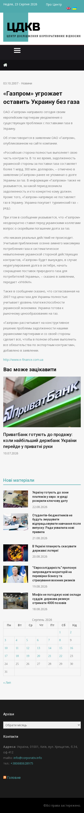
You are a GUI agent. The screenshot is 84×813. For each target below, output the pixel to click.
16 (71, 648)
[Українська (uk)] (74, 8)
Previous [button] (6, 424)
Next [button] (78, 424)
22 (60, 656)
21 (49, 656)
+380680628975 (22, 763)
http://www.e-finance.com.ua (23, 360)
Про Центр (54, 4)
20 (38, 656)
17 (6, 656)
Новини (26, 83)
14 (49, 648)
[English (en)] (68, 8)
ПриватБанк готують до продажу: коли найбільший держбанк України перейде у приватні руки (39, 440)
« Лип (7, 682)
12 (27, 648)
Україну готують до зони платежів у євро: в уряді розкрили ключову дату (50, 496)
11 (17, 648)
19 (27, 656)
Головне (14, 778)
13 (38, 648)
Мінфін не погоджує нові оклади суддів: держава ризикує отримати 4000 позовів (56, 599)
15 (60, 648)
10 (6, 648)
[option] (42, 416)
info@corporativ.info (28, 758)
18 (17, 656)
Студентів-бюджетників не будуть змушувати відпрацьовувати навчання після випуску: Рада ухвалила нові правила (56, 524)
